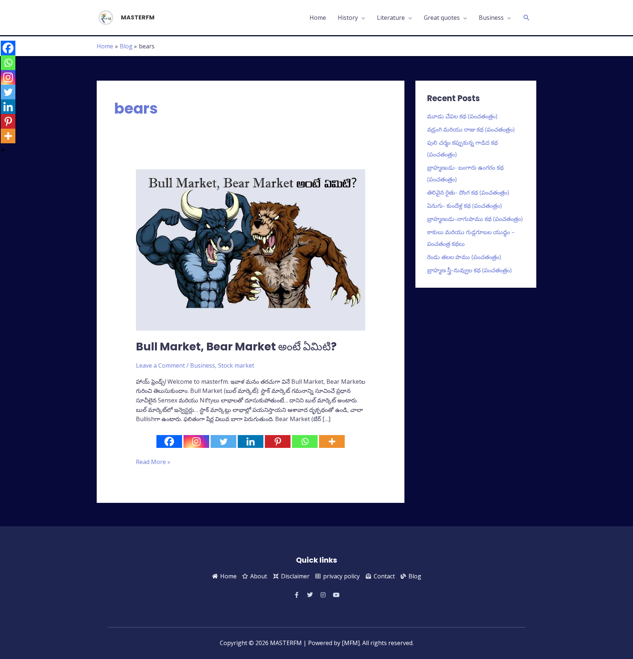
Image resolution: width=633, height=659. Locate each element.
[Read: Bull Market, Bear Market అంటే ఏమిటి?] (251, 249)
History (348, 18)
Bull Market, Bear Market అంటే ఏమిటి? (236, 346)
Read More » (153, 461)
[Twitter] (223, 441)
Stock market (236, 365)
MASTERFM (138, 17)
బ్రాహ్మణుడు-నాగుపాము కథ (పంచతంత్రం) (475, 219)
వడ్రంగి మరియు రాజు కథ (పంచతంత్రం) (471, 129)
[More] (332, 441)
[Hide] (3, 150)
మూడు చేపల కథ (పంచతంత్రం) (462, 116)
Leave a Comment (160, 365)
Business (491, 18)
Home (318, 18)
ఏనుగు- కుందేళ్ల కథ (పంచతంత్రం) (464, 206)
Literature (391, 18)
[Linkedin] (250, 441)
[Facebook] (169, 441)
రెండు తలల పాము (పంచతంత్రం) (464, 257)
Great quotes (442, 18)
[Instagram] (196, 441)
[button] (526, 18)
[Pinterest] (277, 441)
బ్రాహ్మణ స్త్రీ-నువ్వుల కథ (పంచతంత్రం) (469, 270)
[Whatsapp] (305, 441)
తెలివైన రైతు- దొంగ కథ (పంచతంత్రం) (468, 192)
